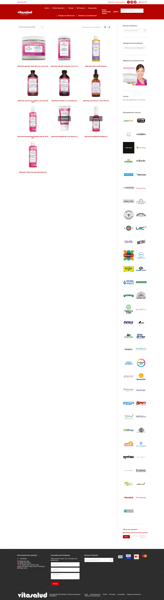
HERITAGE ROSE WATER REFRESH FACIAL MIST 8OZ (32, 137)
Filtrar (126, 537)
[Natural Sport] (141, 274)
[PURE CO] (141, 355)
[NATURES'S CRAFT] (128, 314)
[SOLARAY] (128, 435)
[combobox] (135, 48)
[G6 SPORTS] (141, 180)
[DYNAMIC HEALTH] (128, 166)
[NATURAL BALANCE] (128, 274)
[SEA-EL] (128, 422)
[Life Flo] (128, 247)
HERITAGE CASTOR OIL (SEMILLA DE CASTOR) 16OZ (33, 101)
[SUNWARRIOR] (141, 449)
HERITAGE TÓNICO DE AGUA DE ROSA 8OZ (33, 172)
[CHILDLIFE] (141, 153)
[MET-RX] (141, 247)
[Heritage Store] (141, 207)
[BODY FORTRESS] (141, 139)
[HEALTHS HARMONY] (128, 207)
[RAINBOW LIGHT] (141, 368)
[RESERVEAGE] (128, 395)
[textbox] (134, 48)
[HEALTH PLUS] (141, 193)
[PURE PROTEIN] (128, 368)
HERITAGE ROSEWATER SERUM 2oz (96, 136)
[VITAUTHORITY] (141, 503)
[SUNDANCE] (128, 449)
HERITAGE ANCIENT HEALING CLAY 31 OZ (64, 66)
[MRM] (141, 260)
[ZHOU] (128, 516)
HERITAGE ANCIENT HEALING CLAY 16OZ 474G (32, 66)
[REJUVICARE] (128, 382)
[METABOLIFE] (128, 260)
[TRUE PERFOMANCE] (128, 476)
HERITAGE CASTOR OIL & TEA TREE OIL (96, 101)
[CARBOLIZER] (128, 153)
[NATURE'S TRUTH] (128, 301)
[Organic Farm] (128, 341)
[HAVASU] (128, 193)
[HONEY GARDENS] (128, 220)
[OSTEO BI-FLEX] (141, 341)
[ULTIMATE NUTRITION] (141, 476)
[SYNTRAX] (128, 462)
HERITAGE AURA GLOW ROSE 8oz (96, 66)
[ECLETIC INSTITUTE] (141, 166)
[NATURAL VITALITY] (128, 287)
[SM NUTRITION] (141, 422)
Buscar (144, 30)
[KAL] (128, 234)
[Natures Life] (141, 301)
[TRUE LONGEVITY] (141, 462)
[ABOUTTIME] (128, 126)
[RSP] (128, 408)
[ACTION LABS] (141, 126)
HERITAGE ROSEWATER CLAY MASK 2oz (64, 136)
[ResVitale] (141, 395)
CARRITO (115, 12)
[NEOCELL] (141, 314)
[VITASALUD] (128, 503)
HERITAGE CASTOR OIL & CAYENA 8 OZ (64, 101)
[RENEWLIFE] (141, 382)
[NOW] (128, 328)
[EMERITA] (128, 180)
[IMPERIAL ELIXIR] (141, 220)
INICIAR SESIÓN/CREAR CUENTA (106, 11)
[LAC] (141, 234)
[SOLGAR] (141, 435)
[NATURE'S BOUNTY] (141, 287)
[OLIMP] (141, 328)
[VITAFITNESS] (141, 489)
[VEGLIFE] (128, 489)
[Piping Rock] (128, 355)
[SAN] (141, 408)
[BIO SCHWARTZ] (128, 139)
